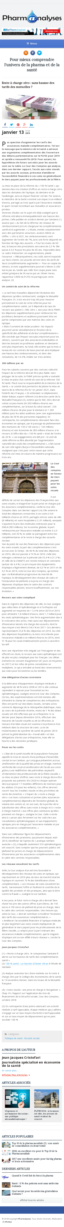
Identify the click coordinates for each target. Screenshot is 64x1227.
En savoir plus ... (10, 1070)
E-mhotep (7, 1221)
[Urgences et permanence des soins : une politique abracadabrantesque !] (17, 1090)
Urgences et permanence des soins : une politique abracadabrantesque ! (17, 1115)
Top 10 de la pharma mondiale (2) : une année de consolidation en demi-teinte (35, 1144)
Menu (33, 43)
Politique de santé (14, 1038)
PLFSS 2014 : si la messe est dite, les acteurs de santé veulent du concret (46, 1115)
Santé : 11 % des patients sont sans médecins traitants (35, 1184)
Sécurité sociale (32, 1038)
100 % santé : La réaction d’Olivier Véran (27, 963)
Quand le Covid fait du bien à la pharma (32, 1175)
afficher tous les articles (32, 1200)
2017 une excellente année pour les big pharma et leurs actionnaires (37, 1160)
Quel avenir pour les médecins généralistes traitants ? (35, 1192)
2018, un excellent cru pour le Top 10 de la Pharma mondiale (34, 1152)
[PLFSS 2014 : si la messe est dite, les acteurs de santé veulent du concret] (46, 1090)
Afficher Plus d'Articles (15, 1075)
